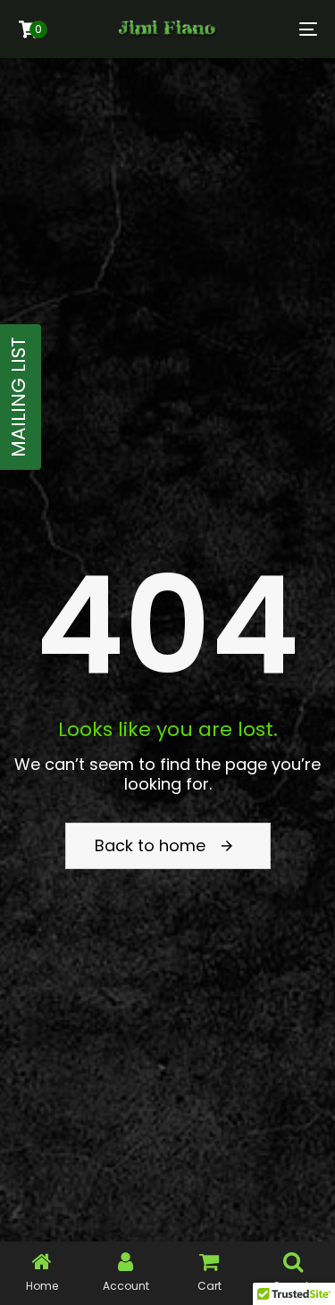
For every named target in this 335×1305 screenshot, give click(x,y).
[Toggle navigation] (267, 29)
